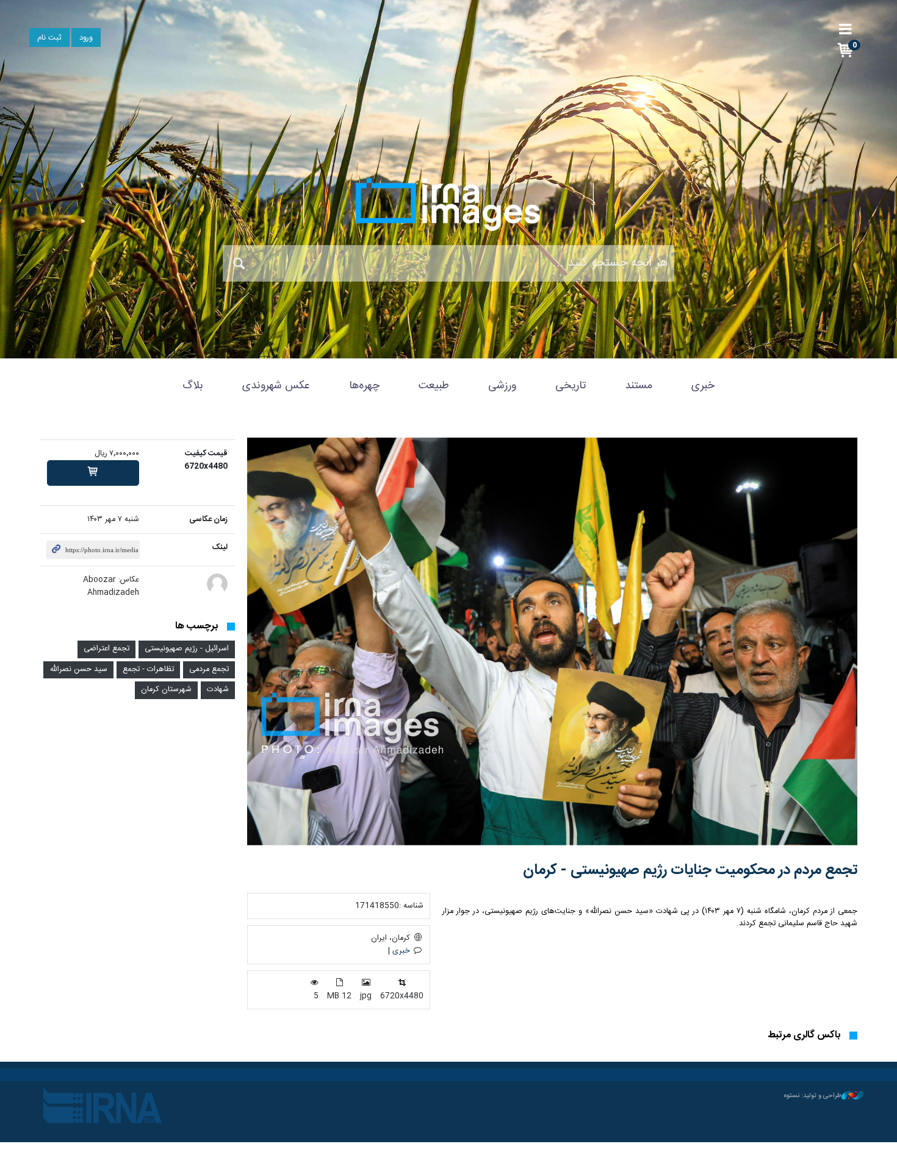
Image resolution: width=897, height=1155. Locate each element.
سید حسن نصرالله (78, 669)
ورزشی (502, 386)
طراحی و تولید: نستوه (812, 1095)
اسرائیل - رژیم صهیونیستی (187, 648)
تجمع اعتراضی (106, 648)
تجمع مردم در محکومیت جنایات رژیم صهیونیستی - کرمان (690, 870)
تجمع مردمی (209, 669)
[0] (93, 473)
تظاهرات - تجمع (148, 669)
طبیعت (434, 386)
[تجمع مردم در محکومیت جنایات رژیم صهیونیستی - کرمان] (552, 641)
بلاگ (192, 386)
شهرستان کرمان (166, 689)
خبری (703, 386)
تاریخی (570, 386)
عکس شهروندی (276, 386)
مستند (638, 386)
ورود (86, 38)
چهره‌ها (364, 386)
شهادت (218, 689)
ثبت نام (49, 38)
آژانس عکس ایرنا (448, 204)
